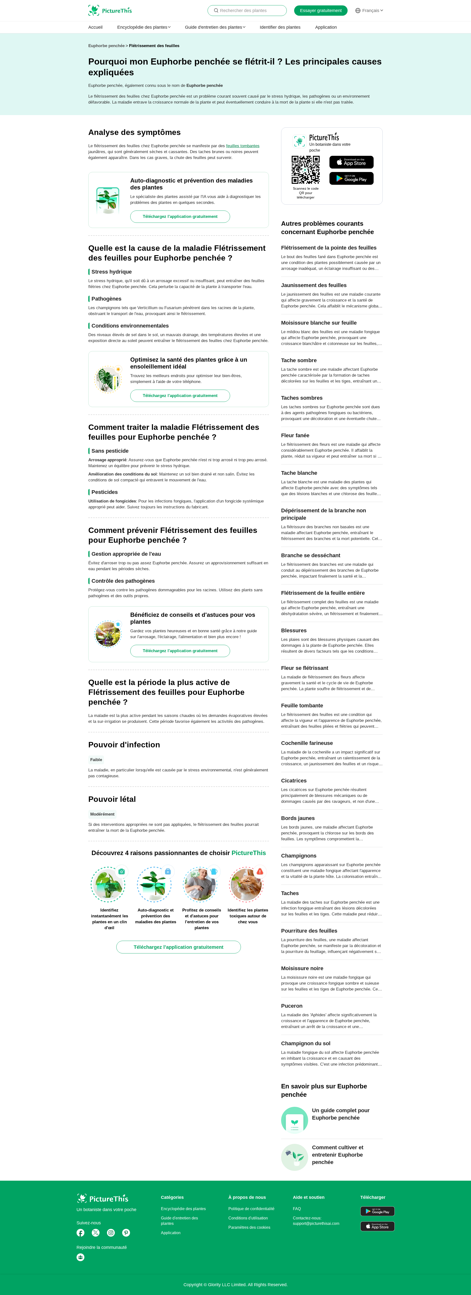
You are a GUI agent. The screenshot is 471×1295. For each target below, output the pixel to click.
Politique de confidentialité (251, 1209)
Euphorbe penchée (106, 45)
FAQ (297, 1209)
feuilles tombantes (243, 146)
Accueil (95, 27)
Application (326, 27)
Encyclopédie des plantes (183, 1209)
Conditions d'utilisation (248, 1218)
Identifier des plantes (280, 27)
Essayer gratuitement (321, 10)
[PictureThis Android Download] (351, 178)
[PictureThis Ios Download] (351, 162)
